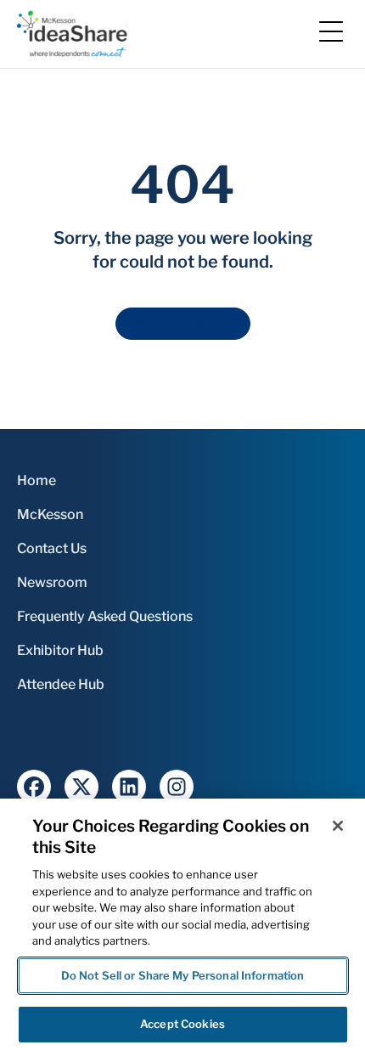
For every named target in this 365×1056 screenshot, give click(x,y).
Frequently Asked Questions (105, 616)
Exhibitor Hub (60, 650)
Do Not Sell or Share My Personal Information (183, 975)
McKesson (50, 514)
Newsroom (52, 582)
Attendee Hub (60, 684)
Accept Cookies (182, 1024)
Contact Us (52, 548)
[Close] (338, 825)
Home (36, 480)
